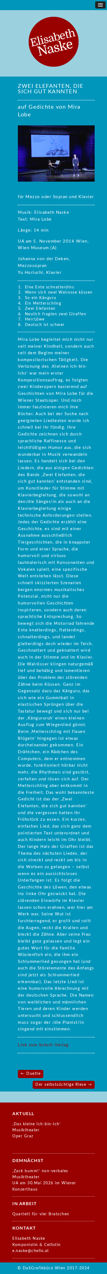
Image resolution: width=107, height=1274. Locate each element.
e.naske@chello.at (30, 1251)
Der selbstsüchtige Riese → (63, 1085)
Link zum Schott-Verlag (43, 1045)
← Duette (31, 1074)
